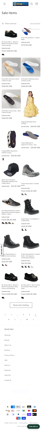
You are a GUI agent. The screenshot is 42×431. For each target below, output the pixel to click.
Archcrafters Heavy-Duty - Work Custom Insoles (11, 111)
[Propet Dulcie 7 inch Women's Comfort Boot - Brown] (25, 229)
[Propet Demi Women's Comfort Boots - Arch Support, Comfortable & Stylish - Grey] (25, 266)
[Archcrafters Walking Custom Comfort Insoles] (30, 67)
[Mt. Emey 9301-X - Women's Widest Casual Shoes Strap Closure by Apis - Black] (3, 54)
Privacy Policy (9, 355)
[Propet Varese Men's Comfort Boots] (30, 171)
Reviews (7, 350)
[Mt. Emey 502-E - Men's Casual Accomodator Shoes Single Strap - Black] (22, 297)
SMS (5, 360)
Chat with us (33, 426)
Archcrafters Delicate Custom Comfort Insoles (10, 79)
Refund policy (34, 423)
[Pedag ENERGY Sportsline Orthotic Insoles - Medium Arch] (3, 159)
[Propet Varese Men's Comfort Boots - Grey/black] (25, 194)
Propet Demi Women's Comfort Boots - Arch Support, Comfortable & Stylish (30, 255)
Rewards (7, 370)
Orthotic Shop (13, 423)
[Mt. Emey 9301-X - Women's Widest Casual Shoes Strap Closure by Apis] (11, 33)
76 (27, 319)
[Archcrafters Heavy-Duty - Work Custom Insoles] (11, 98)
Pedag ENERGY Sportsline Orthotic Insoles (9, 151)
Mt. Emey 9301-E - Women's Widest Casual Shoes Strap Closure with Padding (10, 286)
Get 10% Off (1, 250)
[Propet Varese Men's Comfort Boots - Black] (22, 194)
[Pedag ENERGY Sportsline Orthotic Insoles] (11, 139)
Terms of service (22, 426)
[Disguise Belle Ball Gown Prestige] (30, 104)
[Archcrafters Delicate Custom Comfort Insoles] (11, 67)
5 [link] (35, 315)
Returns (7, 365)
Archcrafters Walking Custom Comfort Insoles (30, 79)
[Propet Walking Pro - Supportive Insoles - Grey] (30, 135)
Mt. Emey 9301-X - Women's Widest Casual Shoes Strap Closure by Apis (10, 43)
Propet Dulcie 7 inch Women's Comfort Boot (30, 220)
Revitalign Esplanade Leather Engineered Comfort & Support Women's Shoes (11, 212)
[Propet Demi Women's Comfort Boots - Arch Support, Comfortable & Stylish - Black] (22, 266)
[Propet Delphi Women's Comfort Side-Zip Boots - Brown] (6, 265)
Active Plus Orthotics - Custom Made (30, 38)
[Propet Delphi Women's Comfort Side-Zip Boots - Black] (3, 265)
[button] (4, 3)
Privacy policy (23, 423)
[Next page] (33, 319)
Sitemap (7, 335)
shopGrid (7, 380)
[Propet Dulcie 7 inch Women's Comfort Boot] (30, 207)
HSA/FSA (7, 375)
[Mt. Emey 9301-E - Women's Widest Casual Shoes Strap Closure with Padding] (11, 276)
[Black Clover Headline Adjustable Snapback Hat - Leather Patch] (11, 169)
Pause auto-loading (21, 305)
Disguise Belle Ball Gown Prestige (28, 122)
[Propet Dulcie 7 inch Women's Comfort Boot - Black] (22, 229)
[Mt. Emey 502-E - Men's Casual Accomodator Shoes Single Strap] (30, 276)
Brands (7, 340)
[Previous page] (5, 314)
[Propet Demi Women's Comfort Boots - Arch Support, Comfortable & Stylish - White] (32, 266)
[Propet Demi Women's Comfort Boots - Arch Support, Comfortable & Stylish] (30, 242)
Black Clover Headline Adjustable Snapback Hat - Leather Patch (10, 181)
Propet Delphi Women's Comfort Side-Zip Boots (9, 255)
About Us (7, 345)
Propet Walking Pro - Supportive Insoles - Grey (29, 143)
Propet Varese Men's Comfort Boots (30, 184)
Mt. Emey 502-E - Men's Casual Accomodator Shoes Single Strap (30, 286)
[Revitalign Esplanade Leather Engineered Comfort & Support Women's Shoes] (11, 203)
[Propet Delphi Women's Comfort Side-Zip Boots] (11, 242)
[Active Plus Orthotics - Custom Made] (30, 31)
